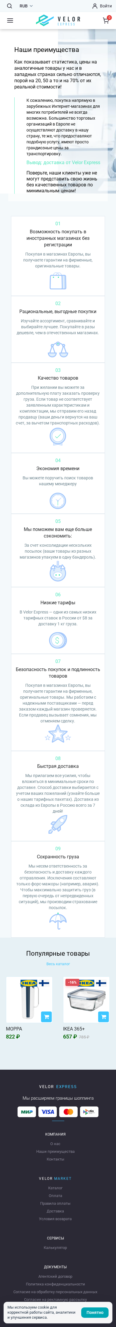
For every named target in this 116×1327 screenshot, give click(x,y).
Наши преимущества (55, 1151)
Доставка (55, 1211)
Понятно (95, 1312)
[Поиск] (9, 6)
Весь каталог (58, 964)
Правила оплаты (55, 1203)
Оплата (55, 1195)
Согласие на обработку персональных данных (55, 1292)
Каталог (55, 1188)
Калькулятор (55, 1247)
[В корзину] (46, 1016)
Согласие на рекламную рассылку (55, 1299)
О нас (55, 1143)
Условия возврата (55, 1219)
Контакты (55, 1159)
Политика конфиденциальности (55, 1284)
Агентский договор (55, 1276)
